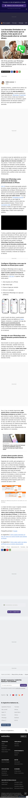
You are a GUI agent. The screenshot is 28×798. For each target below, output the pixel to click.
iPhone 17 (4, 720)
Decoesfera (4, 773)
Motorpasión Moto (18, 764)
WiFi (26, 23)
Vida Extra (16, 745)
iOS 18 (3, 186)
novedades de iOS (17, 197)
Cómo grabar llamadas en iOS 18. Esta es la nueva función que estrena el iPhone (14, 536)
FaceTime (23, 95)
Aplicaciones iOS (15, 547)
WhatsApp (16, 95)
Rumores (4, 715)
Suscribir (23, 685)
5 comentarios (6, 71)
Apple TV (4, 712)
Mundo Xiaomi (5, 751)
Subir (22, 736)
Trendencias (4, 771)
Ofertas (16, 715)
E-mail (20, 72)
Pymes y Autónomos (19, 773)
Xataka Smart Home (6, 749)
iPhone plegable (6, 23)
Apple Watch (17, 712)
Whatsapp (21, 23)
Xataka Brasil (4, 784)
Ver (15, 611)
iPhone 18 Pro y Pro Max (17, 674)
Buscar (26, 730)
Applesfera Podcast (6, 706)
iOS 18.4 (11, 276)
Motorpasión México (19, 788)
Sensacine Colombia (18, 786)
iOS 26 (16, 720)
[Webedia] (5, 737)
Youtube (13, 695)
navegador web (5, 205)
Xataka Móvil (4, 745)
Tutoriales (23, 547)
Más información (22, 796)
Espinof (16, 754)
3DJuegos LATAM (18, 782)
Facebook (12, 72)
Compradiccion (5, 775)
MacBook (16, 717)
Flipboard (17, 72)
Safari (22, 319)
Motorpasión (17, 762)
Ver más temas (6, 724)
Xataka (3, 743)
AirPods (16, 709)
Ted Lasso (14, 23)
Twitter (14, 72)
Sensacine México (18, 784)
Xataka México (5, 782)
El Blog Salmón (17, 771)
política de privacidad (20, 688)
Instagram (16, 695)
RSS (19, 695)
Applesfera (4, 747)
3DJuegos (16, 743)
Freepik (15, 531)
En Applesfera (6, 443)
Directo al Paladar (5, 762)
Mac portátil (4, 709)
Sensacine (16, 752)
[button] (10, 82)
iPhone (8, 547)
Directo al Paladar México (7, 788)
